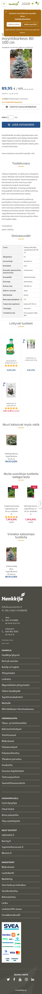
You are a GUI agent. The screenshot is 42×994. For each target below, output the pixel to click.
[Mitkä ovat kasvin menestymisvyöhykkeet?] (21, 299)
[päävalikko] (4, 3)
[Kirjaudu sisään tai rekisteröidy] (32, 3)
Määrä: (4, 117)
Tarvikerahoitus (10, 891)
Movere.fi (7, 853)
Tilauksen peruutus (12, 759)
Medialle (6, 703)
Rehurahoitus (9, 897)
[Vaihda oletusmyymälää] (29, 4)
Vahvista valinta (13, 24)
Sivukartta (7, 765)
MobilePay (7, 879)
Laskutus (6, 679)
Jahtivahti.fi (8, 835)
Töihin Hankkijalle (11, 691)
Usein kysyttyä (9, 803)
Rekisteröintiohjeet (11, 729)
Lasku (5, 903)
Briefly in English (10, 667)
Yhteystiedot (8, 673)
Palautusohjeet (9, 747)
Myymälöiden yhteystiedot (16, 685)
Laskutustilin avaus (12, 909)
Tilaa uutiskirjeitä (11, 821)
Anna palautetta (10, 815)
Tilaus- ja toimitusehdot (14, 723)
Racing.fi (6, 841)
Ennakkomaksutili (11, 914)
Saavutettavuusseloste (13, 783)
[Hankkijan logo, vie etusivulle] (15, 3)
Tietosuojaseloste (11, 777)
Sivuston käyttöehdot (13, 771)
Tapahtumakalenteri (12, 697)
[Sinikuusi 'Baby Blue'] (21, 63)
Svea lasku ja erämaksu (14, 885)
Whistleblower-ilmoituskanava (18, 709)
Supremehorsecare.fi (12, 847)
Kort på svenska (10, 661)
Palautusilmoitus (10, 753)
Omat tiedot (8, 809)
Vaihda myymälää (30, 24)
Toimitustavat (9, 735)
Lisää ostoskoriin (22, 124)
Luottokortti (8, 873)
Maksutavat (8, 741)
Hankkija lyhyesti (11, 655)
